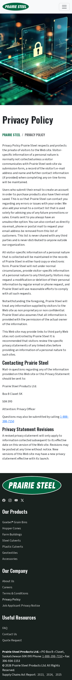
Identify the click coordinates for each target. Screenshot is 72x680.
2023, (40, 675)
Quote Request (12, 640)
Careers (7, 587)
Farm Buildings (12, 534)
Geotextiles (10, 553)
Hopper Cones (11, 528)
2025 (58, 675)
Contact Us (9, 634)
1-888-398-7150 (52, 656)
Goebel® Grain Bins (14, 522)
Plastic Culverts (12, 547)
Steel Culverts (11, 540)
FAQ (4, 628)
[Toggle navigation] (64, 7)
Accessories (9, 559)
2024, (49, 675)
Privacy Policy (11, 599)
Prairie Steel (11, 135)
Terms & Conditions (15, 593)
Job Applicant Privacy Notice (21, 606)
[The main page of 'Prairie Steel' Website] (15, 7)
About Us (8, 581)
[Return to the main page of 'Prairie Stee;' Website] (32, 485)
